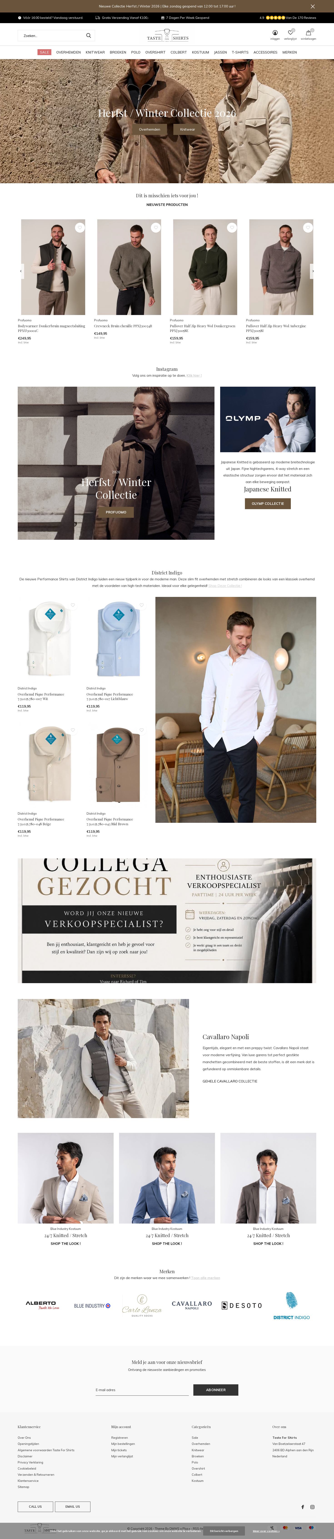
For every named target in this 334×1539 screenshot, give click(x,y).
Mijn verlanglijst (122, 1456)
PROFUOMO (116, 512)
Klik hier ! (194, 375)
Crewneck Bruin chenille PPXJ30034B (123, 326)
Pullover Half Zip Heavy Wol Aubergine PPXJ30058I (276, 328)
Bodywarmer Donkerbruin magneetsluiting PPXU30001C (51, 328)
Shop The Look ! (66, 1243)
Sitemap (23, 1487)
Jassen (220, 52)
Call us (35, 1506)
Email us (72, 1506)
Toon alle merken (205, 1278)
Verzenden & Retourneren (36, 1474)
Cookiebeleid (27, 1468)
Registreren (119, 1437)
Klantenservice (28, 1481)
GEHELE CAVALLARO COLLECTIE (230, 1081)
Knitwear (95, 52)
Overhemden (68, 52)
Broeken (118, 52)
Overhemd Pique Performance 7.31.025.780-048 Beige (41, 821)
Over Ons (24, 1437)
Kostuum (200, 52)
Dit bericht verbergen (224, 1531)
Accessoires (265, 52)
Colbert (179, 52)
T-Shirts (240, 52)
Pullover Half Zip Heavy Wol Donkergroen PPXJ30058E (202, 328)
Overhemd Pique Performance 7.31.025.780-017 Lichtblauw (110, 696)
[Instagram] (312, 1507)
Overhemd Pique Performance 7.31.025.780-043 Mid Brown (110, 821)
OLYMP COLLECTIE (268, 503)
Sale (44, 52)
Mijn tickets (119, 1450)
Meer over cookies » (266, 1531)
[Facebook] (303, 1507)
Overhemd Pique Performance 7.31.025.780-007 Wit (41, 696)
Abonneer (216, 1390)
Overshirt (155, 52)
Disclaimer (25, 1456)
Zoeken (88, 35)
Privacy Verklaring (30, 1462)
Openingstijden (28, 1444)
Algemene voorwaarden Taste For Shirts (46, 1450)
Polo (135, 52)
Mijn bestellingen (123, 1444)
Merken (289, 52)
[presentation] (20, 271)
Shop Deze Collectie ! (225, 586)
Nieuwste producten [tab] (167, 205)
